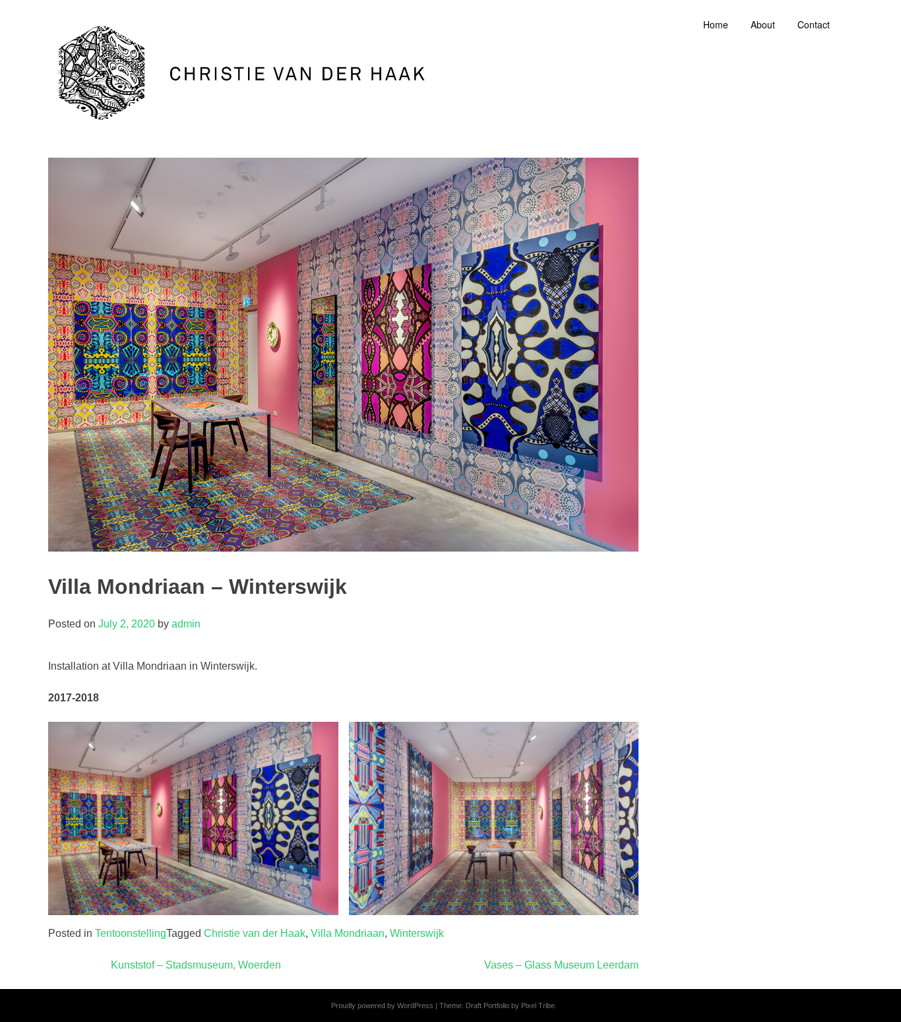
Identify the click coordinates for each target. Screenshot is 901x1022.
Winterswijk (417, 933)
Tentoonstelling (130, 933)
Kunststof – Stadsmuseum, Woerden (196, 965)
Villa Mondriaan (348, 933)
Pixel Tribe (538, 1005)
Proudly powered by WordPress (382, 1005)
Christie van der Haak (254, 933)
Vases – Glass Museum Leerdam (561, 965)
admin (186, 623)
